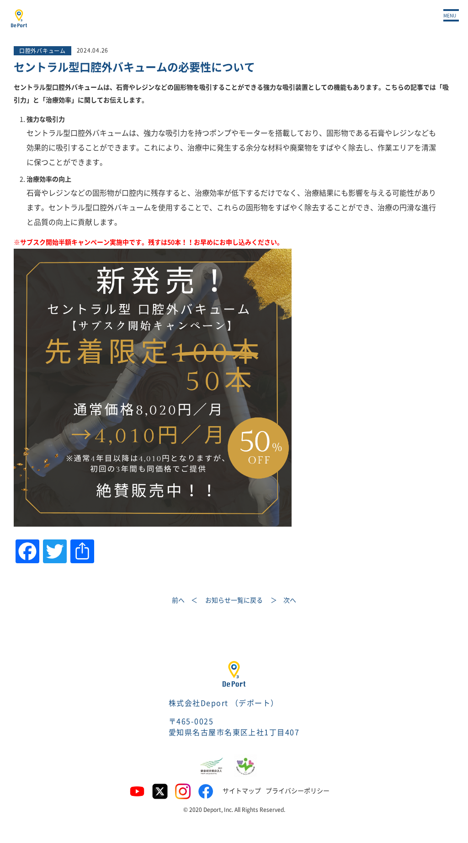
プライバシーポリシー (298, 791)
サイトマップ (242, 791)
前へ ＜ (184, 600)
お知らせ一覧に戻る (234, 600)
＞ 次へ (283, 600)
